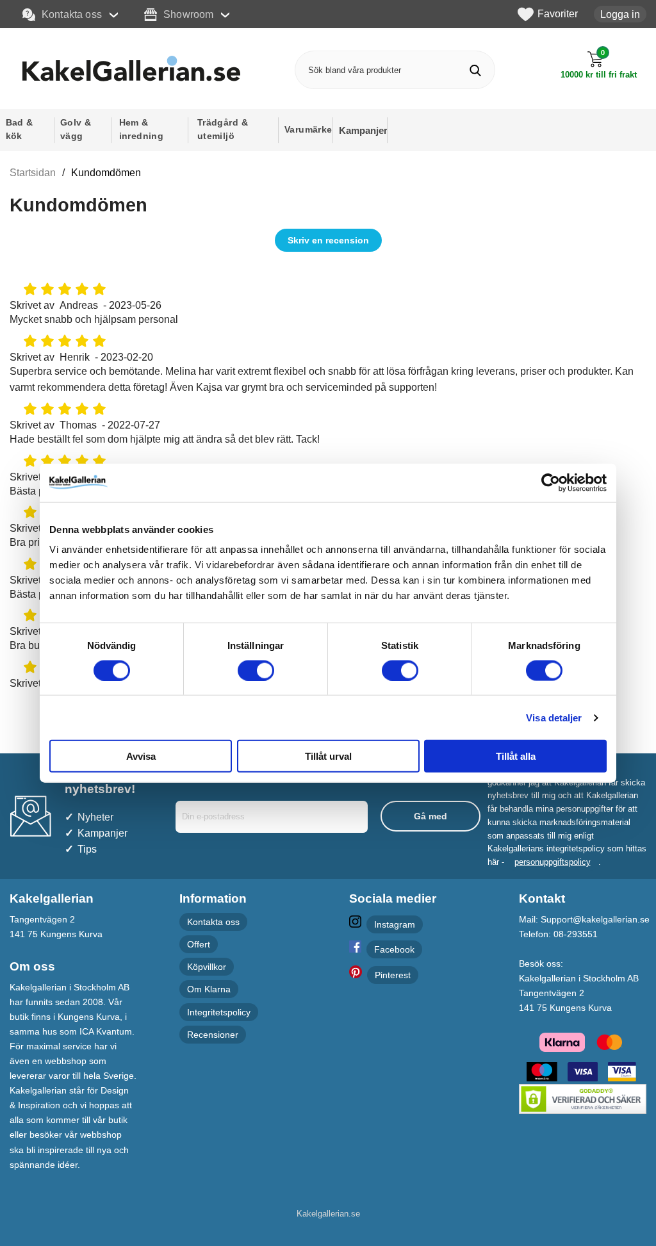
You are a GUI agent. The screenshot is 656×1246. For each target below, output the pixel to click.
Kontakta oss (72, 14)
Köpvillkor (206, 967)
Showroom (188, 14)
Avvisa (141, 756)
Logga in (620, 14)
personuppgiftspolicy (552, 862)
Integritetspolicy (218, 1012)
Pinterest (393, 975)
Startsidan (33, 172)
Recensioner (212, 1034)
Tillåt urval (328, 756)
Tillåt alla (516, 756)
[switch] (256, 670)
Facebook (394, 949)
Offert (198, 944)
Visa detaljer (554, 717)
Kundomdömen (106, 172)
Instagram (394, 924)
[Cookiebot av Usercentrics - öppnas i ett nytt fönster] (551, 482)
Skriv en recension (328, 240)
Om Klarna (209, 989)
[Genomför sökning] (475, 70)
